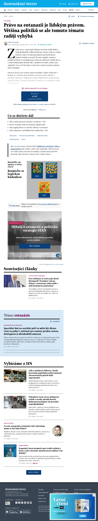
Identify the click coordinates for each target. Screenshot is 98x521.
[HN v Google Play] (11, 512)
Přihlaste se (42, 110)
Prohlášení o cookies (59, 492)
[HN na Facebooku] (19, 503)
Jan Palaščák (8, 423)
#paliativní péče (42, 135)
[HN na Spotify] (28, 503)
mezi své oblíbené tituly (49, 204)
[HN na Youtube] (31, 503)
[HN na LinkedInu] (25, 503)
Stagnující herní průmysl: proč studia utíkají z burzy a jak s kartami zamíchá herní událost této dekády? (41, 451)
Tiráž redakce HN (43, 492)
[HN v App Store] (25, 512)
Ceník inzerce (42, 501)
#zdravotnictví (14, 139)
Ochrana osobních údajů (60, 489)
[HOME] (5, 10)
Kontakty (41, 489)
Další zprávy (34, 472)
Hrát (37, 176)
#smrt (23, 139)
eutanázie (22, 315)
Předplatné (87, 3)
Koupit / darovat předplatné (82, 489)
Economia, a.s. (17, 492)
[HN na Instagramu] (22, 503)
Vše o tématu (34, 246)
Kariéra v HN (42, 498)
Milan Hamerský (13, 42)
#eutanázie (13, 135)
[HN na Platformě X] (16, 503)
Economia (41, 495)
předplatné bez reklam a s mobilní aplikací (35, 104)
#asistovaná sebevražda (27, 135)
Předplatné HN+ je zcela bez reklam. (54, 264)
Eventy (76, 492)
